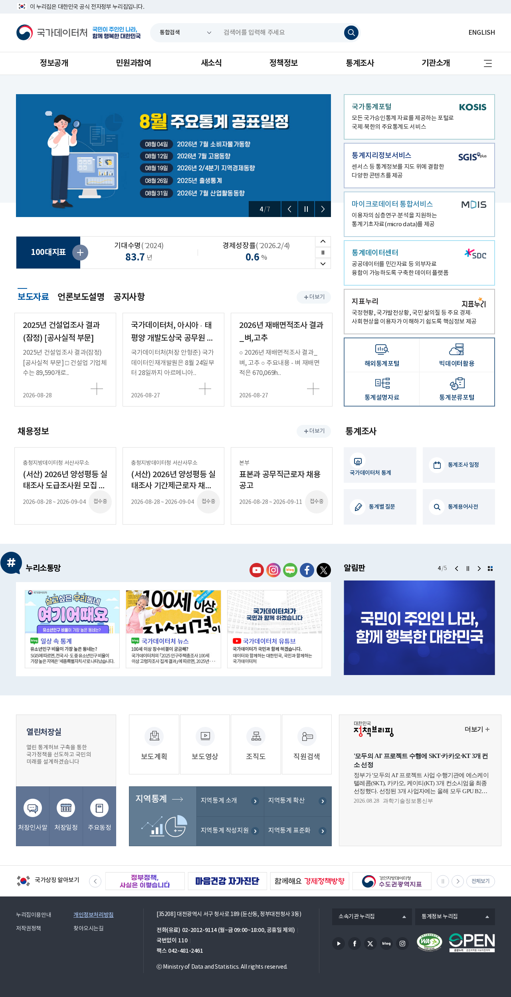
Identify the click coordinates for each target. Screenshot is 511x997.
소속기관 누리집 (353, 917)
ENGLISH (481, 32)
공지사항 (129, 297)
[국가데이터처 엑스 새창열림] (324, 570)
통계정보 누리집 (436, 917)
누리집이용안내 (33, 915)
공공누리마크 (472, 942)
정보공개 (54, 63)
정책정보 (283, 63)
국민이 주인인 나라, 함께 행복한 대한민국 (117, 32)
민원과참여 (133, 63)
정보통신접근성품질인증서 (429, 942)
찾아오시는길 (88, 929)
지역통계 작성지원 (225, 830)
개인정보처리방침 (93, 915)
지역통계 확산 (286, 800)
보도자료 (33, 296)
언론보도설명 (81, 297)
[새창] (72, 629)
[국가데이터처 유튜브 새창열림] (257, 570)
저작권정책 (28, 929)
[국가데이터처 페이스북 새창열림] (307, 570)
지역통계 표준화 (289, 830)
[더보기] (490, 568)
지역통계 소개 (219, 800)
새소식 (211, 63)
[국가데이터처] (52, 32)
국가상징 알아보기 (47, 881)
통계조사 (360, 63)
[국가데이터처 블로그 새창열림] (290, 570)
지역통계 (150, 799)
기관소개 (436, 63)
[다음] (323, 209)
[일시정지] (306, 209)
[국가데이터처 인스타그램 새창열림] (273, 570)
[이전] (289, 209)
